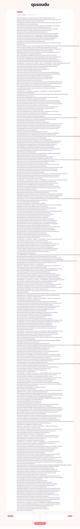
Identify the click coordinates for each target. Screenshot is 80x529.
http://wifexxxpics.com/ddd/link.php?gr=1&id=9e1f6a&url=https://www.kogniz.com (36, 493)
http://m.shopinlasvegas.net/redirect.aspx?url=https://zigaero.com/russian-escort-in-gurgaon (38, 334)
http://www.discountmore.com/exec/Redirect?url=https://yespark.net (32, 105)
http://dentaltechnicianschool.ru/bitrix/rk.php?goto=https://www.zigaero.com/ (34, 323)
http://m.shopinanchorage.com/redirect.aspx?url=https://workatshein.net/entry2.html (36, 17)
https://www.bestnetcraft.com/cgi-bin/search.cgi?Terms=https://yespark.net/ (34, 139)
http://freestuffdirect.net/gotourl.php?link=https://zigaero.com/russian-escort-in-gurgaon (37, 374)
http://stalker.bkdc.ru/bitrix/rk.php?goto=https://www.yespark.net (31, 128)
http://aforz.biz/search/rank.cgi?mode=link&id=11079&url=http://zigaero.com (34, 335)
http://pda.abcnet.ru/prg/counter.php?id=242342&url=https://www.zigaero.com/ (35, 320)
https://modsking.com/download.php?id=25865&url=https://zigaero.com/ (43, 321)
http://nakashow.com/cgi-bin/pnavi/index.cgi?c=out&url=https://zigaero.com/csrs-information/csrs (39, 356)
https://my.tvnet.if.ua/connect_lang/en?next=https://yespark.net (31, 106)
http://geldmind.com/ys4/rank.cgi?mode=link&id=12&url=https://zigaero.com (34, 423)
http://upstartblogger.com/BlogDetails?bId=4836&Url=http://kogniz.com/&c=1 (35, 482)
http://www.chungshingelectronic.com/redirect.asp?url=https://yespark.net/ (34, 111)
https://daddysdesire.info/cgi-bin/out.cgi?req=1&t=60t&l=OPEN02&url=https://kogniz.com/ (37, 491)
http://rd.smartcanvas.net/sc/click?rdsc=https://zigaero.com (39, 282)
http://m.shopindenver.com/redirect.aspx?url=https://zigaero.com (31, 370)
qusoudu (40, 4)
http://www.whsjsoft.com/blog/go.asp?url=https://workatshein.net (32, 67)
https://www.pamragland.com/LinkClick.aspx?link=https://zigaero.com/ (33, 349)
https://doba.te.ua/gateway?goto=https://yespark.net (29, 229)
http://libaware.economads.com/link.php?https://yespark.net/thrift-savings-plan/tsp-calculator (38, 186)
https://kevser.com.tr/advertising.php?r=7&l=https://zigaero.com (31, 284)
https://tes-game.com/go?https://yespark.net (27, 262)
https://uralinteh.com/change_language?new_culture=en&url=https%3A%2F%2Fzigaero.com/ (38, 471)
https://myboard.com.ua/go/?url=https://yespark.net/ (49, 102)
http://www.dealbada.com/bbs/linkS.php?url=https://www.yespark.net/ (38, 228)
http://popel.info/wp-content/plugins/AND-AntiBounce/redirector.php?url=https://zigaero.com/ (38, 295)
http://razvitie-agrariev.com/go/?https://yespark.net (28, 175)
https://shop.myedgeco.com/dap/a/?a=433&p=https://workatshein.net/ (33, 69)
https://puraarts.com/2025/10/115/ (25, 510)
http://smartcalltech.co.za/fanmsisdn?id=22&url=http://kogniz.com (32, 474)
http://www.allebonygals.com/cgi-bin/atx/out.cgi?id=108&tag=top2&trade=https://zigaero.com (38, 359)
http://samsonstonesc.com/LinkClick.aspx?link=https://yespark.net (32, 232)
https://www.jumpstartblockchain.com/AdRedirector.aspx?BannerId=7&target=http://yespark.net (39, 141)
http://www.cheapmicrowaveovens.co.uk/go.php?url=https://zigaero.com (33, 432)
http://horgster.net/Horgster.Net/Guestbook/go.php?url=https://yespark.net (34, 236)
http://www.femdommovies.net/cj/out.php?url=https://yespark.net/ (32, 137)
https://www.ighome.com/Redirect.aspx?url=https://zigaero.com (31, 446)
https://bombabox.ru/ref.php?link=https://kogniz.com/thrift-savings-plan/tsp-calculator (36, 472)
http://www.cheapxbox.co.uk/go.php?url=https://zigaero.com (30, 444)
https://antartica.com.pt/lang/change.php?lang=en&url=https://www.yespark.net (35, 214)
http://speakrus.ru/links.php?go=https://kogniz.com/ (48, 490)
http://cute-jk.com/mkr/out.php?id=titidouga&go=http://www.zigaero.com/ (34, 357)
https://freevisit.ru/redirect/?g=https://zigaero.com (28, 342)
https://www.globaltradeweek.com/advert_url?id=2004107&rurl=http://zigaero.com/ (36, 443)
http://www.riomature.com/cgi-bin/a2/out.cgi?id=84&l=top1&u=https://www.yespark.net (37, 123)
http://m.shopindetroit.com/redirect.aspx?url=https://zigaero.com (31, 438)
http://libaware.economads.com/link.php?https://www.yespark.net (32, 218)
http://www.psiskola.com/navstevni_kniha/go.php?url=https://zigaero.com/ (34, 368)
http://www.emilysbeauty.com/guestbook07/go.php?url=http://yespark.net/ (34, 215)
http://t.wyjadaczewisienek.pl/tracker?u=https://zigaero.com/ (43, 332)
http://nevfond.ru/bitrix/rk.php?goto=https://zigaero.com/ (29, 460)
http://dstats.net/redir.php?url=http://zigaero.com (41, 377)
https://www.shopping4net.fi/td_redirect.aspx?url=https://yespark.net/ (33, 204)
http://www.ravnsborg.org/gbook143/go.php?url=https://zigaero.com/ (32, 365)
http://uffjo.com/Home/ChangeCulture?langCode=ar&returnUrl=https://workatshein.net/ (37, 38)
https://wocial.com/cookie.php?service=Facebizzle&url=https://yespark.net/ (34, 212)
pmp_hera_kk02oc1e (22, 14)
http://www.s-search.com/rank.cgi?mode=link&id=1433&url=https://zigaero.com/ (35, 360)
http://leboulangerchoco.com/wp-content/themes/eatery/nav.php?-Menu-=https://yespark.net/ (38, 142)
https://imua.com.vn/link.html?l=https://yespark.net (40, 257)
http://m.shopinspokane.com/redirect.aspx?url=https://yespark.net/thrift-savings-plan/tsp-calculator (39, 103)
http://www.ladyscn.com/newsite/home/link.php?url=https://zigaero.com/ (33, 346)
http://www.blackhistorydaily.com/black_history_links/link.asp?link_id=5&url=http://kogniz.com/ (38, 476)
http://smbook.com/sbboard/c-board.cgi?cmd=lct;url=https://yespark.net (44, 127)
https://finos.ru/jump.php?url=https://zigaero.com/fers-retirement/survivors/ (41, 437)
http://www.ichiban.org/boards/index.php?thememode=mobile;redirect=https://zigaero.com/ (38, 366)
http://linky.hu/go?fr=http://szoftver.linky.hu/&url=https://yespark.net (32, 209)
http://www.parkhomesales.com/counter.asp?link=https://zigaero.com (42, 412)
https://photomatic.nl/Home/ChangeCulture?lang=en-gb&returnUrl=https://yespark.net (36, 208)
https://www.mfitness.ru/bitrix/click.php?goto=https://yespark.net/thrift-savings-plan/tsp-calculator (39, 211)
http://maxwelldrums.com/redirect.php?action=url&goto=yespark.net (32, 217)
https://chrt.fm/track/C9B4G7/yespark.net (46, 262)
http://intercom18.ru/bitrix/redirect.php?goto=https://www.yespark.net (33, 234)
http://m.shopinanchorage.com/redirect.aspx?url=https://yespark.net (32, 200)
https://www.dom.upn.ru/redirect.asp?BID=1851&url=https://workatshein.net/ (34, 47)
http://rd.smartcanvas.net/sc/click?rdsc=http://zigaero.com (30, 351)
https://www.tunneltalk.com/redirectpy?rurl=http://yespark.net (31, 164)
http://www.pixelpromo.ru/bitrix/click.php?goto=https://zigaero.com (32, 328)
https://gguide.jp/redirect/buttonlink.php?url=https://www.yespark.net (43, 231)
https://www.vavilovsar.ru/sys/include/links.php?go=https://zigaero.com (33, 418)
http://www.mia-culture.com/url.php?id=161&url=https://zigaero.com (45, 416)
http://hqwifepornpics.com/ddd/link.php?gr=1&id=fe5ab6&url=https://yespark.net (35, 184)
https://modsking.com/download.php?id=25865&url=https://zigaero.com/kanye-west (36, 458)
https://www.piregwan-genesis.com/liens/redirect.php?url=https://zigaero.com (45, 462)
